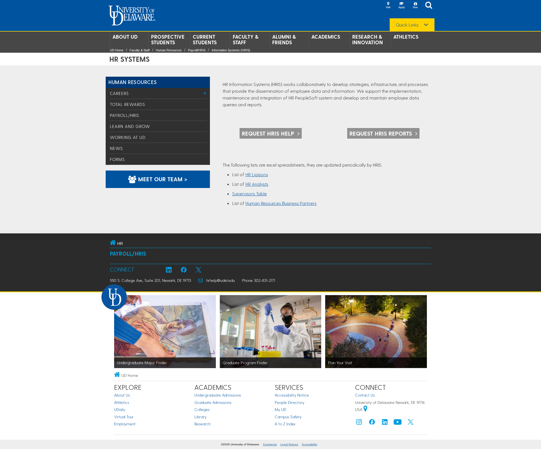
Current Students (205, 39)
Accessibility (309, 444)
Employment (125, 423)
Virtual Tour (124, 416)
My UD (280, 409)
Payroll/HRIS (196, 50)
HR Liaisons (256, 174)
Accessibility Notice (292, 395)
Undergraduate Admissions (217, 395)
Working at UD (128, 137)
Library (200, 416)
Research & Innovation (367, 39)
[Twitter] (410, 423)
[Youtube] (398, 423)
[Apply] (401, 5)
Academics (325, 36)
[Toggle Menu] (205, 93)
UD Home (116, 50)
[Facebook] (372, 423)
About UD (125, 36)
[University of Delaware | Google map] (365, 409)
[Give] (415, 5)
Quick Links (407, 24)
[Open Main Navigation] (430, 5)
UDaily (119, 409)
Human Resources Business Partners (280, 203)
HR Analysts (256, 184)
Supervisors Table (249, 193)
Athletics (405, 36)
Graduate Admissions (212, 402)
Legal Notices (289, 444)
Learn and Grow (130, 126)
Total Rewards (127, 104)
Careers (119, 93)
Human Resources (169, 50)
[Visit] (388, 5)
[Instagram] (359, 423)
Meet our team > (161, 179)
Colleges (202, 409)
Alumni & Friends (284, 39)
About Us (122, 395)
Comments (270, 444)
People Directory (289, 402)
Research (202, 423)
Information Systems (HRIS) (231, 50)
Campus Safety (288, 416)
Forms (117, 159)
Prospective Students (168, 39)
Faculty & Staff (245, 39)
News (116, 148)
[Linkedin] (385, 423)
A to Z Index (285, 423)
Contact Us (365, 395)
